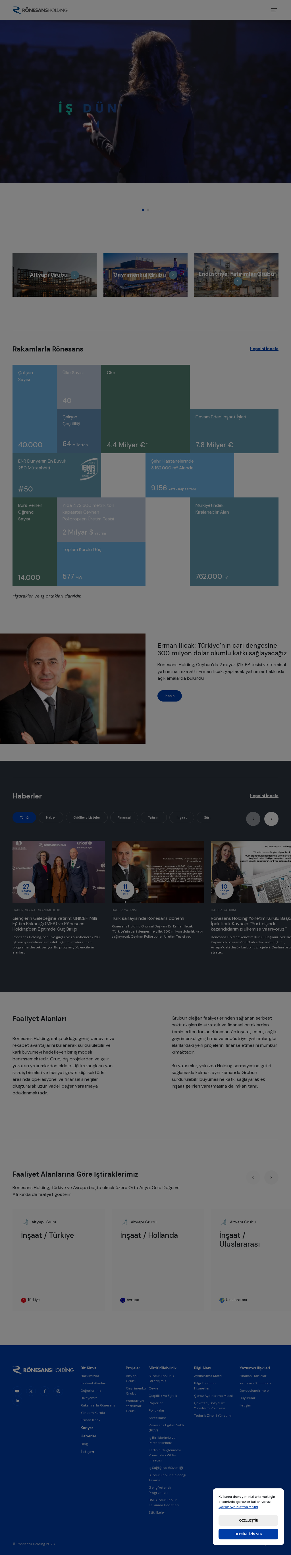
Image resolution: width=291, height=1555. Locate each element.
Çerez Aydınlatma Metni (238, 1507)
